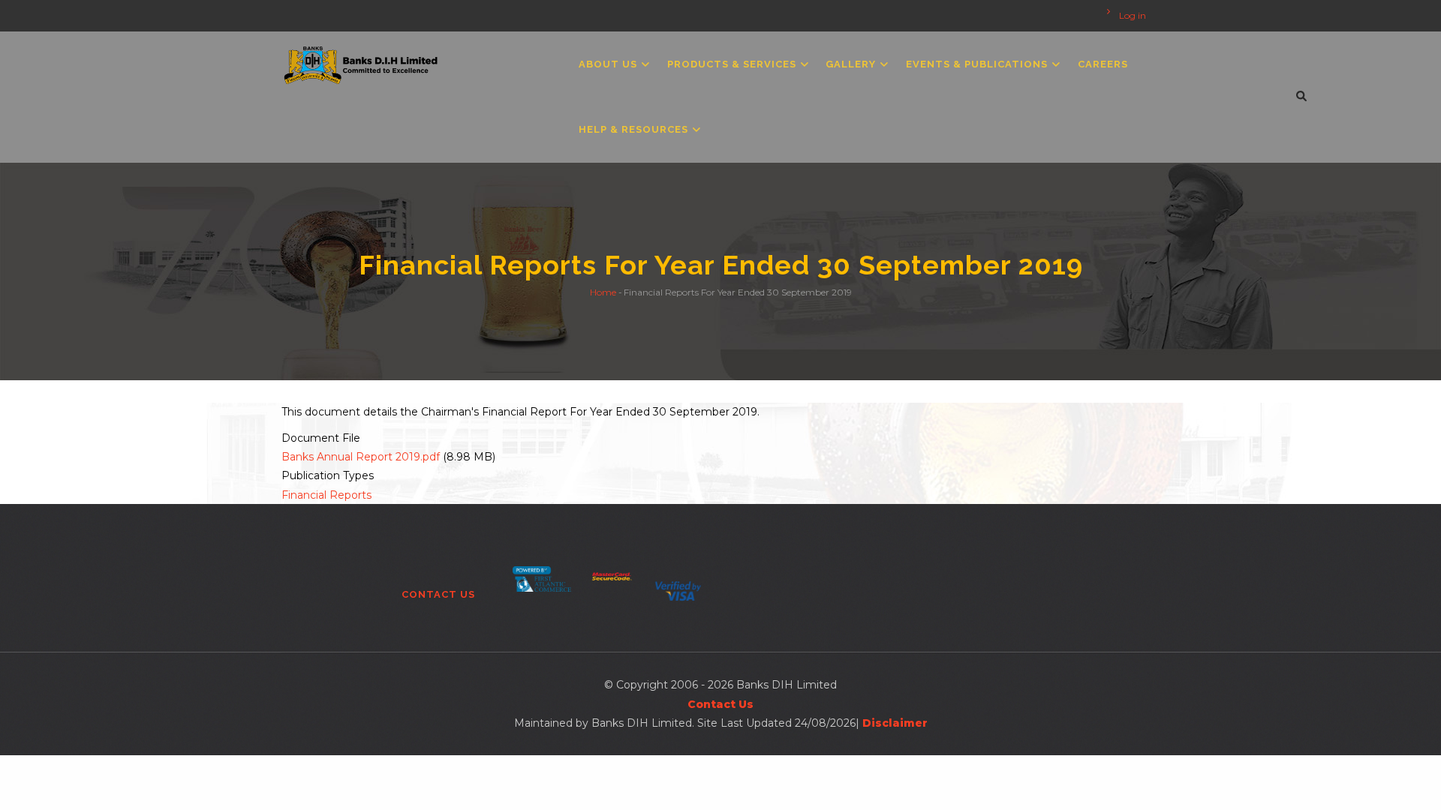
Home (603, 291)
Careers (1103, 64)
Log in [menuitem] (1132, 15)
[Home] (361, 62)
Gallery (852, 64)
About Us (609, 64)
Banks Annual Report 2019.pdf (360, 457)
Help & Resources (635, 129)
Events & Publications (978, 64)
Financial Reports (326, 495)
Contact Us (438, 594)
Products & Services (733, 64)
